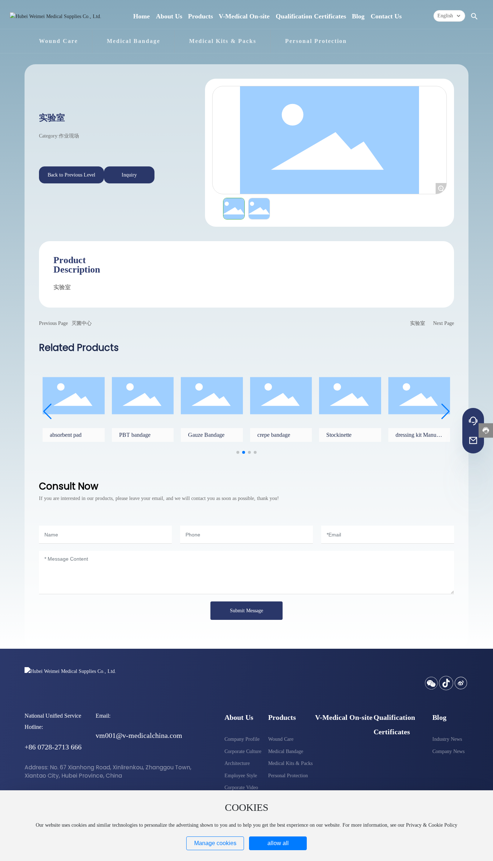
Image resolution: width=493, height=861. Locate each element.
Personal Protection (316, 41)
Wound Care (58, 41)
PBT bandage (134, 435)
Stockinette (339, 435)
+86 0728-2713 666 (53, 747)
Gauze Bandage (206, 435)
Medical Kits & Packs (222, 41)
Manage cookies (215, 843)
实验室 (417, 323)
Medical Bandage (133, 41)
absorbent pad (66, 435)
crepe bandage (273, 435)
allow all (278, 843)
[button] (237, 452)
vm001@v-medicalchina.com (139, 735)
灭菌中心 (81, 323)
